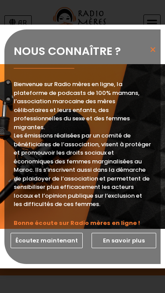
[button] (47, 240)
